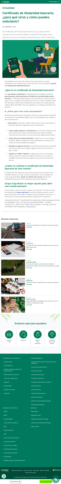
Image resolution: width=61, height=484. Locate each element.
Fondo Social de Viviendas (10, 453)
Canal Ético (7, 393)
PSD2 (5, 426)
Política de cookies (44, 470)
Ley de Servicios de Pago (10, 445)
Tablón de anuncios (17, 470)
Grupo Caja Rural (22, 192)
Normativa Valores (9, 430)
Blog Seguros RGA (36, 415)
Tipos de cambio (27, 470)
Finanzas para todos (36, 371)
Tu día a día (29, 243)
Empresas (29, 280)
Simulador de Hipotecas (37, 374)
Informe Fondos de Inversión (11, 438)
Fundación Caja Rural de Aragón (39, 419)
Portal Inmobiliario (36, 386)
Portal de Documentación (38, 404)
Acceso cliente (44, 481)
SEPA (5, 434)
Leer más (29, 227)
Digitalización (30, 299)
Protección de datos (30, 472)
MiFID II (6, 411)
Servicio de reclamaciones (11, 378)
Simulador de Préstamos (37, 378)
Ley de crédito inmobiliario (11, 423)
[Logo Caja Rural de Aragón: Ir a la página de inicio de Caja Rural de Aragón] (9, 1)
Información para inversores (11, 374)
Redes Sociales (35, 426)
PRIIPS (5, 415)
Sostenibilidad (7, 386)
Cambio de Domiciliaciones (38, 393)
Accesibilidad (7, 456)
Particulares (53, 1)
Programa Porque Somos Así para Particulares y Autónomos (43, 362)
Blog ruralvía (34, 411)
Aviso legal (36, 470)
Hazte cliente (14, 481)
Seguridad (6, 382)
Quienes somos (8, 362)
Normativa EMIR (8, 419)
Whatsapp (4, 476)
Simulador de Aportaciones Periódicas (41, 382)
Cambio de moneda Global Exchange (41, 401)
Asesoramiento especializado (39, 367)
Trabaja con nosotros (9, 389)
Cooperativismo (31, 262)
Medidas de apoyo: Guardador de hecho (14, 460)
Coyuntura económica (9, 441)
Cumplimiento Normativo (10, 449)
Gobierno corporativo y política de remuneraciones (13, 370)
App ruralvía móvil (36, 389)
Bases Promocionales (36, 397)
